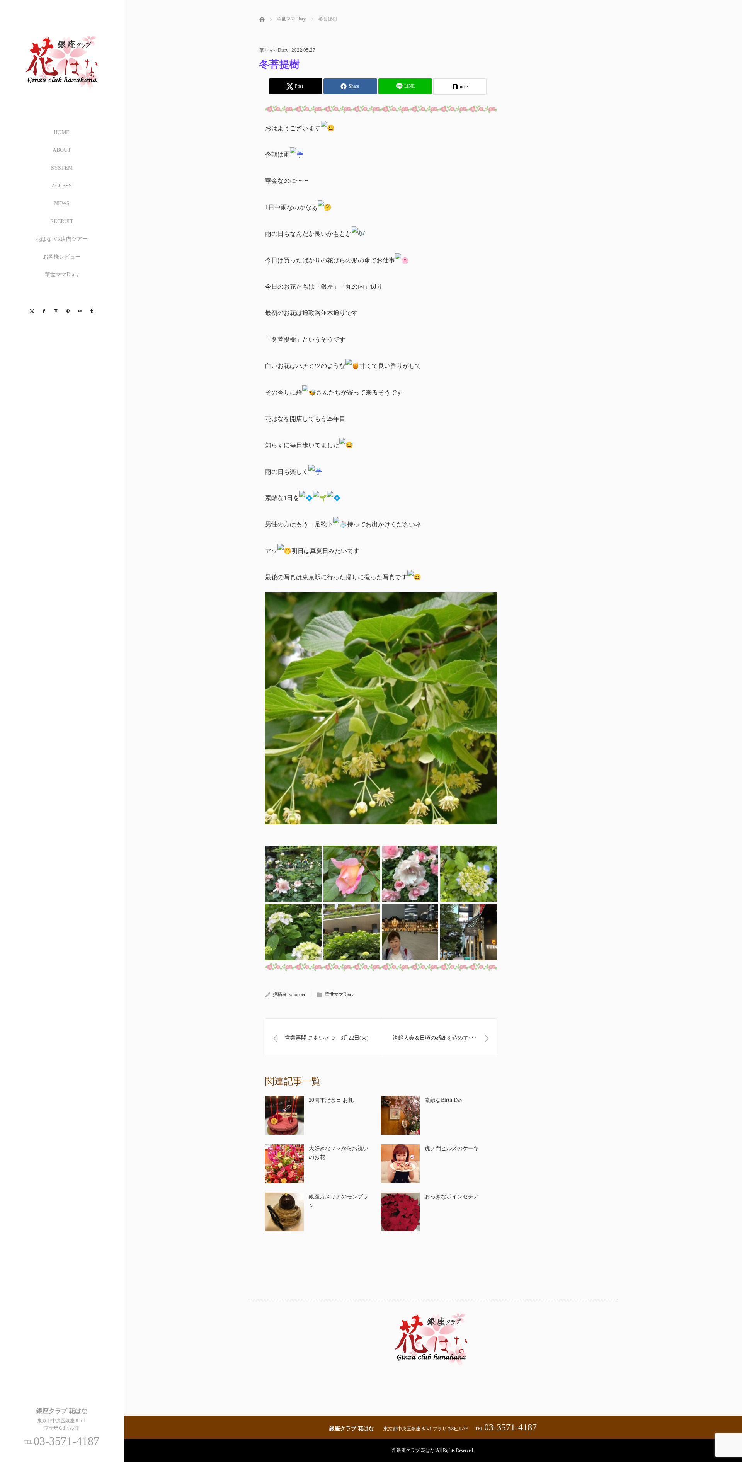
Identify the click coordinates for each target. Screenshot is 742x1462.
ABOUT (62, 150)
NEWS (62, 203)
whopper (297, 994)
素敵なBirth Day (444, 1100)
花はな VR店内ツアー (62, 239)
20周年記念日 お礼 (331, 1100)
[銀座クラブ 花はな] (61, 97)
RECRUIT (61, 221)
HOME (62, 132)
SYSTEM (62, 168)
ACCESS (61, 186)
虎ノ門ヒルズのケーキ (452, 1148)
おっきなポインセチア (452, 1197)
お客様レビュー (62, 257)
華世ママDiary (62, 274)
